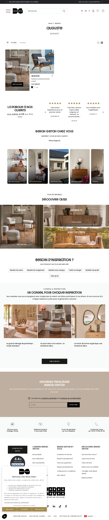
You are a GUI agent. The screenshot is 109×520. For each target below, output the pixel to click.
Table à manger (75, 270)
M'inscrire (73, 405)
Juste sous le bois (88, 459)
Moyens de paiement (65, 459)
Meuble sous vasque (57, 270)
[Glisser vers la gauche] (7, 2)
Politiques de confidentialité (70, 516)
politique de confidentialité (71, 398)
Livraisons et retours (64, 454)
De (86, 11)
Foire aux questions (64, 463)
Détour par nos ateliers (90, 467)
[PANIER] (103, 11)
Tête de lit (54, 276)
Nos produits (37, 454)
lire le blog (55, 361)
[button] (45, 11)
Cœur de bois (87, 463)
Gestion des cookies (37, 516)
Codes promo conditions (66, 471)
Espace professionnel (65, 467)
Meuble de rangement (35, 270)
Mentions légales (20, 516)
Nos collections (38, 459)
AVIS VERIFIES (13, 114)
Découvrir (21, 244)
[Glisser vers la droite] (102, 2)
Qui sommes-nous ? (89, 454)
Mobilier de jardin (92, 270)
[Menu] (8, 11)
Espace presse (87, 478)
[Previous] (47, 112)
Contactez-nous (17, 449)
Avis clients (61, 475)
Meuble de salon (16, 270)
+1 (37, 87)
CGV (49, 516)
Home (50, 23)
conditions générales (49, 398)
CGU (55, 516)
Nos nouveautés (38, 463)
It (89, 11)
